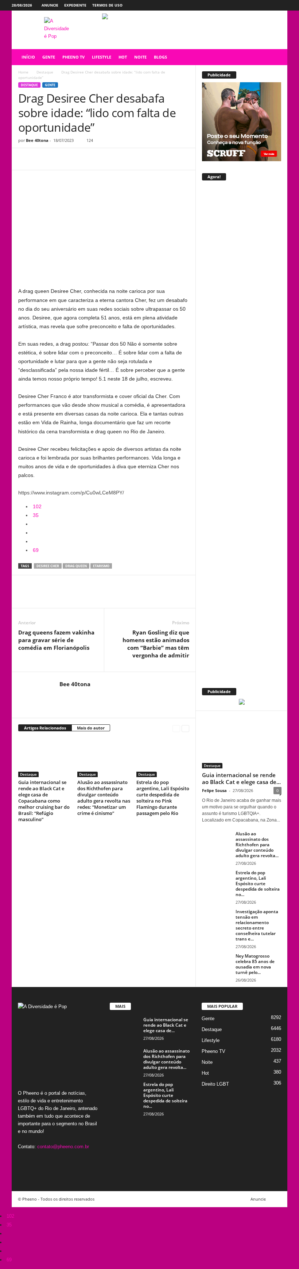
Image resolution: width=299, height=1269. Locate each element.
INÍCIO (28, 57)
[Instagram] (259, 5)
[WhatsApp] (76, 159)
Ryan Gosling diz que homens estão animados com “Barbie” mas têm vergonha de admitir (156, 644)
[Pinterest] (59, 159)
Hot (205, 1073)
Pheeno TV (213, 1051)
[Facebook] (248, 5)
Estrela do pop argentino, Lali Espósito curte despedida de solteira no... (258, 884)
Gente (50, 85)
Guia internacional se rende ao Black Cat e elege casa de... (241, 778)
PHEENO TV (73, 57)
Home (23, 72)
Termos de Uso (107, 5)
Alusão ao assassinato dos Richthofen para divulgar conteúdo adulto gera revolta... (257, 845)
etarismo (101, 566)
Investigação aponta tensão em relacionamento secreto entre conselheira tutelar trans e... (257, 925)
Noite (207, 1062)
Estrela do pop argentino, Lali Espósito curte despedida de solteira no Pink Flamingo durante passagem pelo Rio (162, 797)
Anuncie (50, 5)
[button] (276, 57)
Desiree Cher (47, 566)
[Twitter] (270, 5)
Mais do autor (91, 728)
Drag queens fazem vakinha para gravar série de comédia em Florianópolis (56, 640)
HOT (123, 57)
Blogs (160, 57)
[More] (93, 159)
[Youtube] (281, 5)
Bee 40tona (37, 140)
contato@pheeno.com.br (63, 1146)
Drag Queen (76, 566)
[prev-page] (176, 728)
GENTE (48, 57)
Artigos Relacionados (45, 728)
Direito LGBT (215, 1084)
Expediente (75, 5)
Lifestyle (211, 1040)
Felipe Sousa (214, 790)
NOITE (140, 57)
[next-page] (185, 728)
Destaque (44, 72)
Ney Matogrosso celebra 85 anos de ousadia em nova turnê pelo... (255, 964)
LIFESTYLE (101, 57)
